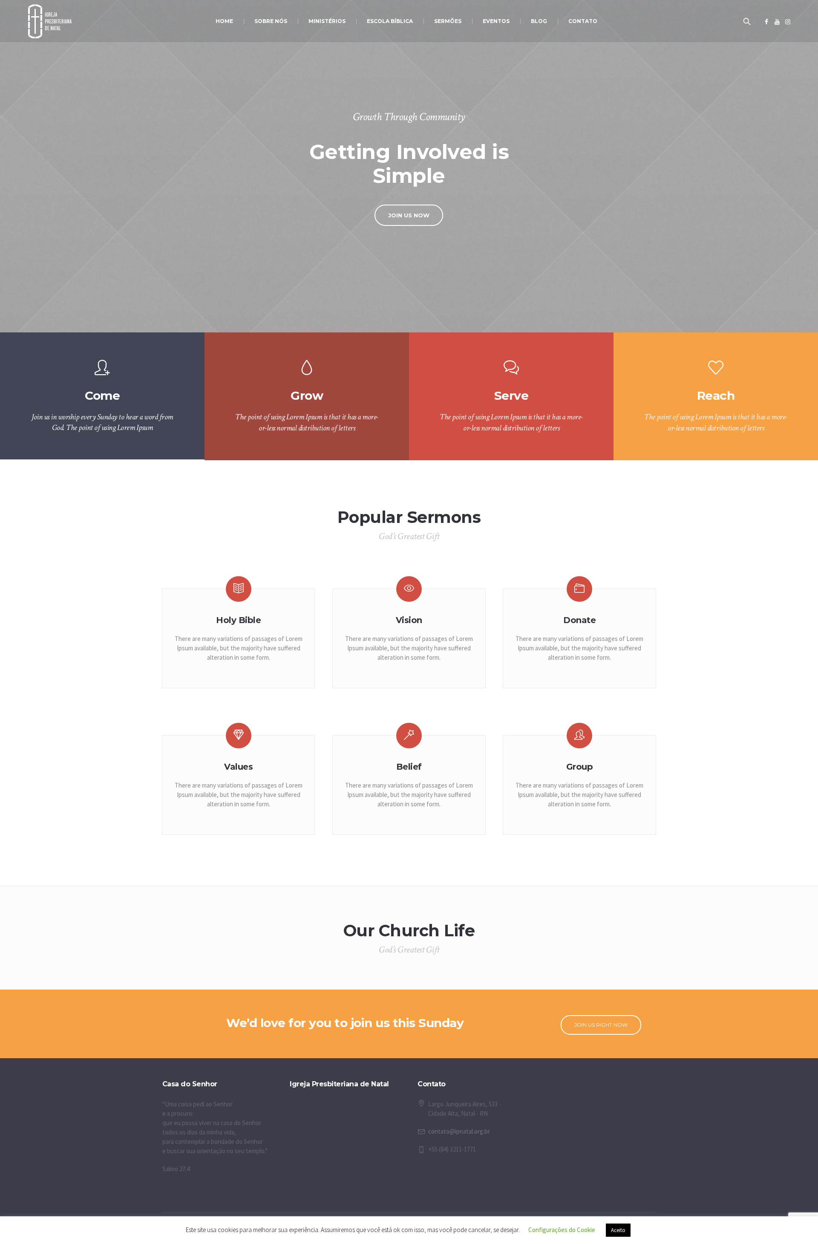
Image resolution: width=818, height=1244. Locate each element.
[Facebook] (766, 21)
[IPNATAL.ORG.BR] (787, 21)
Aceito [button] (618, 1230)
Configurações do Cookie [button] (561, 1230)
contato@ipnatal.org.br (459, 1131)
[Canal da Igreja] (777, 21)
